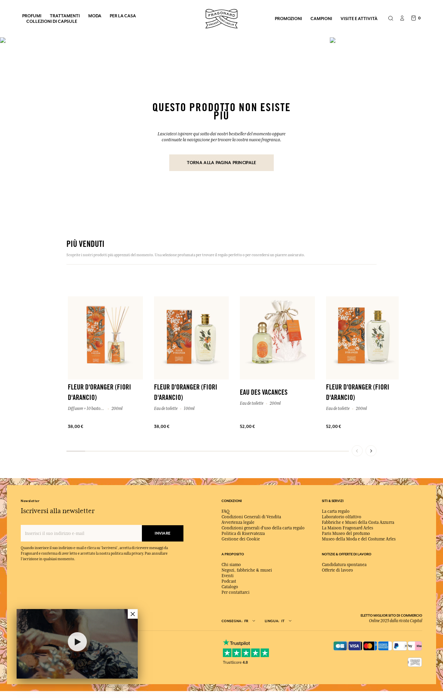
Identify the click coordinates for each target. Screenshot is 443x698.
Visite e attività (359, 18)
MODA (94, 15)
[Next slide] (371, 450)
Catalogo (230, 586)
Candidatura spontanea (344, 564)
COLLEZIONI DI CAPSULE (51, 21)
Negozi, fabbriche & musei (247, 570)
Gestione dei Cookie (241, 539)
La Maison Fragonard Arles (347, 528)
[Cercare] (390, 19)
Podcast (229, 581)
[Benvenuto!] (221, 17)
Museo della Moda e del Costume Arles (359, 539)
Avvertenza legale (238, 522)
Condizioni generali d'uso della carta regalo (263, 528)
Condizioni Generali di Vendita (251, 516)
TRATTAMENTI (65, 15)
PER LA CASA (123, 15)
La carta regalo (336, 511)
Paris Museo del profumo (346, 533)
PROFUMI (32, 15)
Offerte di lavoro (337, 570)
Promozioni (288, 18)
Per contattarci (236, 592)
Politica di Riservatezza (243, 533)
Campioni (321, 18)
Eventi (228, 575)
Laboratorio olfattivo (341, 516)
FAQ (225, 511)
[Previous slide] (357, 450)
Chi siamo (231, 564)
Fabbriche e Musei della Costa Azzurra (358, 522)
